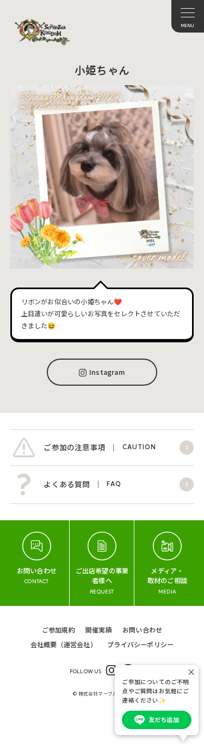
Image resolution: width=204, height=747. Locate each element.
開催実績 (98, 629)
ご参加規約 (58, 629)
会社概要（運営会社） (63, 644)
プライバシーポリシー (140, 644)
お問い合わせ (142, 629)
